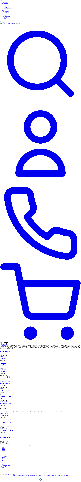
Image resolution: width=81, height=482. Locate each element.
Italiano (27, 475)
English (17, 475)
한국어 (40, 475)
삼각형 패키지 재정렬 (5, 396)
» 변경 (11, 474)
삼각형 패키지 (3, 365)
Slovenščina (23, 475)
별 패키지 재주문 (4, 390)
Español (29, 475)
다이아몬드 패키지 (5, 351)
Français (19, 475)
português (57, 475)
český (34, 475)
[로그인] (40, 183)
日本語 (61, 475)
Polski (32, 475)
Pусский (37, 475)
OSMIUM (1, 0)
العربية (52, 475)
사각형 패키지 (3, 371)
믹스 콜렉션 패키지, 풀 (6, 437)
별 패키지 (2, 358)
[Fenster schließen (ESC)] (40, 480)
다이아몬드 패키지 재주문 (6, 383)
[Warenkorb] (40, 342)
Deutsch (14, 475)
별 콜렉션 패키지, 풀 (5, 415)
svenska (45, 475)
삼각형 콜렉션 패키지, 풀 (6, 430)
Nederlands (48, 475)
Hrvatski (54, 475)
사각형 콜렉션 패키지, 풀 (6, 422)
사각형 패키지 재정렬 (5, 403)
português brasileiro (65, 475)
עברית (42, 475)
